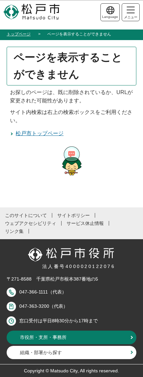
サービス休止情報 (85, 223)
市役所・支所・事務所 (43, 337)
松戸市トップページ (40, 133)
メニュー (130, 17)
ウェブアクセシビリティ (30, 223)
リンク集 (14, 231)
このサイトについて (26, 215)
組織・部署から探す (41, 352)
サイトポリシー (73, 215)
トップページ (19, 34)
